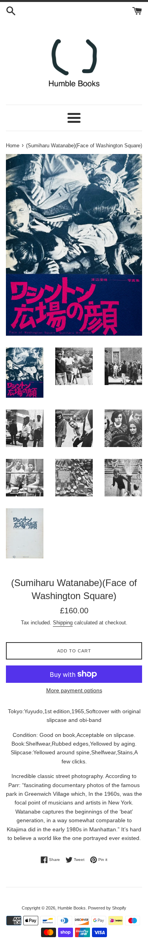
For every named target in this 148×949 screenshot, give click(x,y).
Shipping (63, 623)
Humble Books (72, 908)
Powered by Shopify (107, 908)
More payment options (74, 690)
